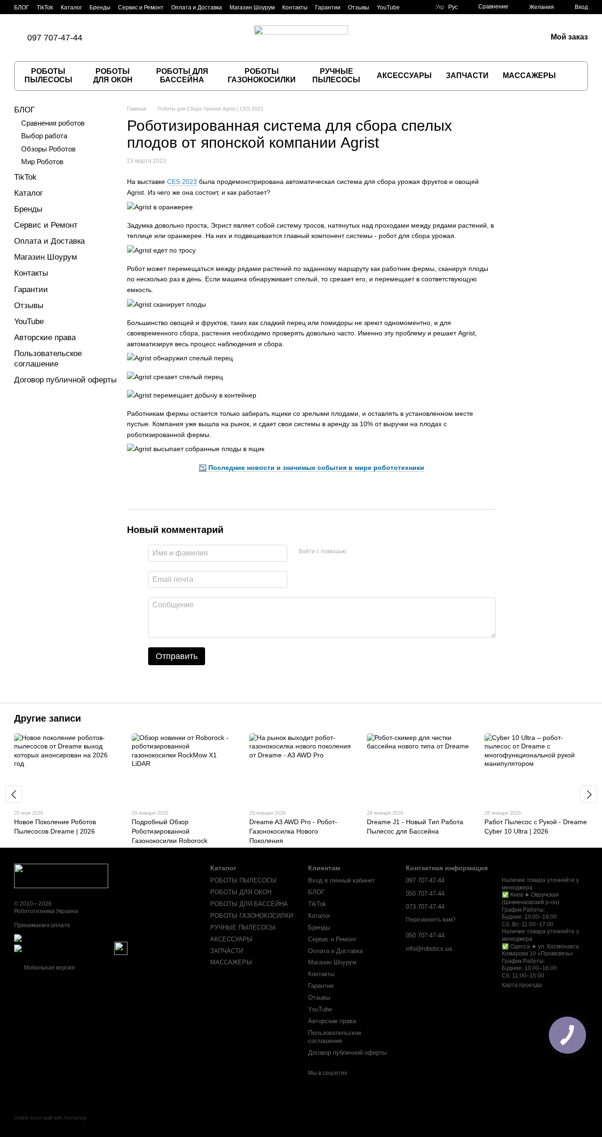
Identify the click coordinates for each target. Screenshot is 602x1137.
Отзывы (358, 7)
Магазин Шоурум (252, 7)
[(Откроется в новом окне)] (120, 948)
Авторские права (45, 337)
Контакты (295, 7)
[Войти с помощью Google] (371, 551)
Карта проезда (522, 985)
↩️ (311, 467)
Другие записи (47, 718)
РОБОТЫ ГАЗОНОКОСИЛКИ (262, 75)
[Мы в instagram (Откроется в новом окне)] (137, 37)
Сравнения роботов (53, 123)
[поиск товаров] (572, 75)
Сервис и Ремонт (141, 7)
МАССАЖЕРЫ (529, 76)
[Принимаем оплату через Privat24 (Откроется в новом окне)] (63, 948)
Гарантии (328, 7)
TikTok (45, 7)
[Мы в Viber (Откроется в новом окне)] (148, 37)
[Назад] (13, 794)
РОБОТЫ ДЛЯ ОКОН (113, 75)
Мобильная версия (49, 967)
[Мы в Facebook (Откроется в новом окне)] (125, 37)
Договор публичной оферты (65, 379)
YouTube (388, 7)
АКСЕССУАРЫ (404, 76)
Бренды (100, 7)
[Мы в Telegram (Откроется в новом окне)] (159, 37)
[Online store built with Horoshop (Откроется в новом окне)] (50, 1126)
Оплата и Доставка (196, 7)
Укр (440, 7)
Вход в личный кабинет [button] (341, 880)
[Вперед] (588, 794)
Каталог (71, 7)
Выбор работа (44, 136)
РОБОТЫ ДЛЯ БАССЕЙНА (182, 75)
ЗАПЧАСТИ (467, 76)
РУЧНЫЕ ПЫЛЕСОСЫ (336, 75)
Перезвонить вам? (431, 919)
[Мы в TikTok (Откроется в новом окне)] (114, 37)
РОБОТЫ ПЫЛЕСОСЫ (48, 75)
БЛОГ (21, 7)
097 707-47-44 (54, 37)
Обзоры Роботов (48, 149)
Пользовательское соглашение (334, 1036)
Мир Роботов (42, 162)
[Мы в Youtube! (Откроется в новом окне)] (170, 37)
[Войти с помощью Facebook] (356, 551)
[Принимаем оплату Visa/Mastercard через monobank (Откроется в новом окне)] (88, 937)
